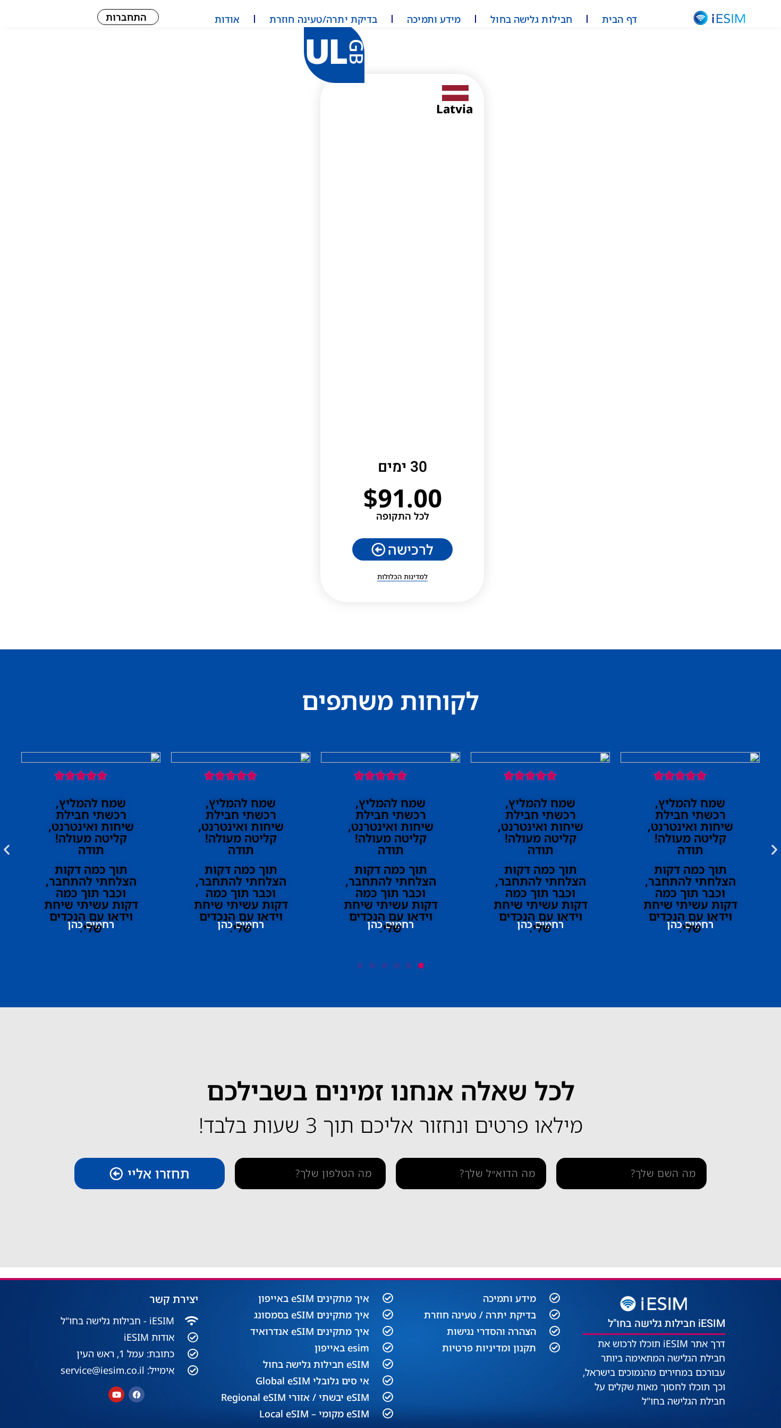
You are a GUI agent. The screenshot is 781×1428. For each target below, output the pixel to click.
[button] (6, 849)
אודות (227, 19)
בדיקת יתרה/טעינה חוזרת (323, 19)
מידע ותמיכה (434, 19)
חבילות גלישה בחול (531, 19)
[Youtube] (116, 1394)
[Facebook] (137, 1394)
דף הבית (619, 19)
